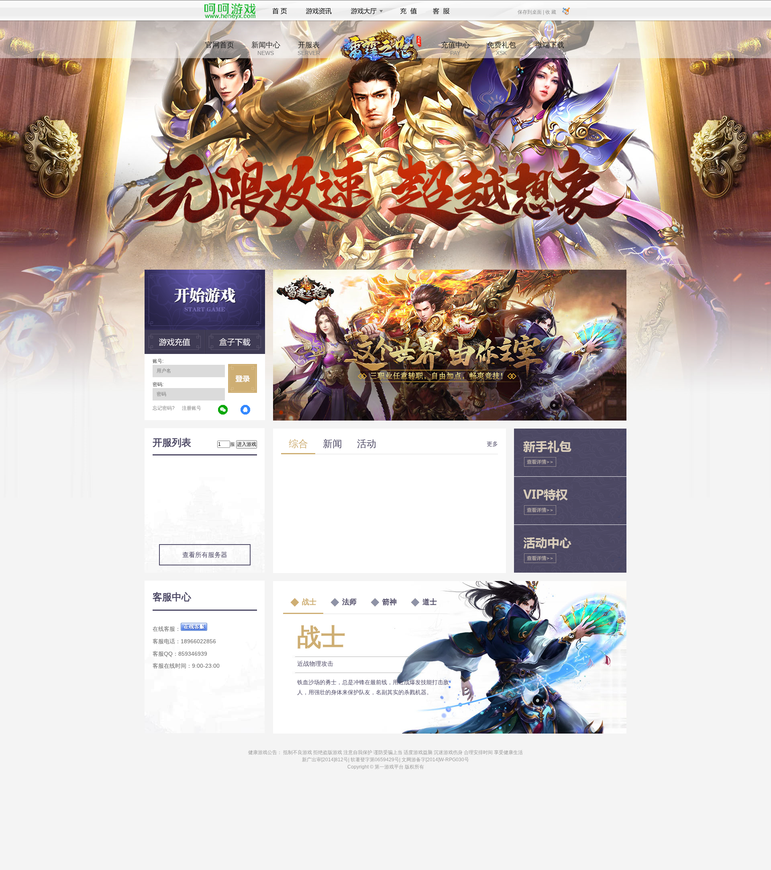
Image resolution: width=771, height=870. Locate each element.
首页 (280, 11)
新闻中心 (265, 48)
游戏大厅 (364, 11)
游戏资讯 (318, 11)
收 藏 (551, 11)
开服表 (309, 48)
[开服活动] (449, 272)
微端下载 (549, 48)
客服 (441, 11)
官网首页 (219, 48)
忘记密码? (164, 408)
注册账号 (191, 408)
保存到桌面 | (531, 11)
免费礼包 (501, 48)
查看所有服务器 (204, 554)
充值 (408, 11)
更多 (492, 444)
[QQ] (246, 410)
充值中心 (455, 48)
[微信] (223, 410)
